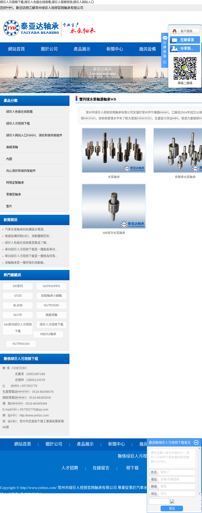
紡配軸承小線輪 (51, 296)
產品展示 (82, 49)
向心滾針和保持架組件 (21, 171)
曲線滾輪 (12, 147)
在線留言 (101, 468)
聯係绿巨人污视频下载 (132, 462)
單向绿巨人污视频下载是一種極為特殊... (31, 256)
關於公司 (49, 49)
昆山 (116, 508)
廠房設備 (147, 49)
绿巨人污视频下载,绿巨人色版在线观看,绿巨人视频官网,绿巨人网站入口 (47, 2)
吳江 (124, 508)
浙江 (70, 508)
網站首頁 (16, 49)
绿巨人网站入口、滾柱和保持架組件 (34, 135)
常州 (87, 508)
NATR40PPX (51, 286)
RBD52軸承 (48, 334)
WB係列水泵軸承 (114, 233)
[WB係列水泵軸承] (114, 206)
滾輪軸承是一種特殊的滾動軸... (25, 263)
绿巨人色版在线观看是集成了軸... (27, 243)
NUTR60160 (21, 344)
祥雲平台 (59, 501)
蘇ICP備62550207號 (16, 501)
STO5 (18, 296)
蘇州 (132, 508)
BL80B (17, 305)
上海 (62, 508)
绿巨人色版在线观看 (19, 112)
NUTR (18, 315)
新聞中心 (114, 49)
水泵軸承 (114, 177)
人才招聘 (69, 468)
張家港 (105, 508)
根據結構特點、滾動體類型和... (28, 236)
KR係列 (18, 286)
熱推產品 (7, 508)
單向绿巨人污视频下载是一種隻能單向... (31, 249)
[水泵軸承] (114, 150)
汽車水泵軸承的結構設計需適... (25, 229)
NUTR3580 (51, 305)
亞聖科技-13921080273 (117, 501)
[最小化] (196, 442)
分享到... (187, 48)
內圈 (9, 159)
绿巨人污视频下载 (18, 123)
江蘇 (53, 508)
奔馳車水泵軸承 (185, 177)
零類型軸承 (13, 194)
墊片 (9, 206)
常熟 (95, 508)
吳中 (79, 508)
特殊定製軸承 (15, 182)
